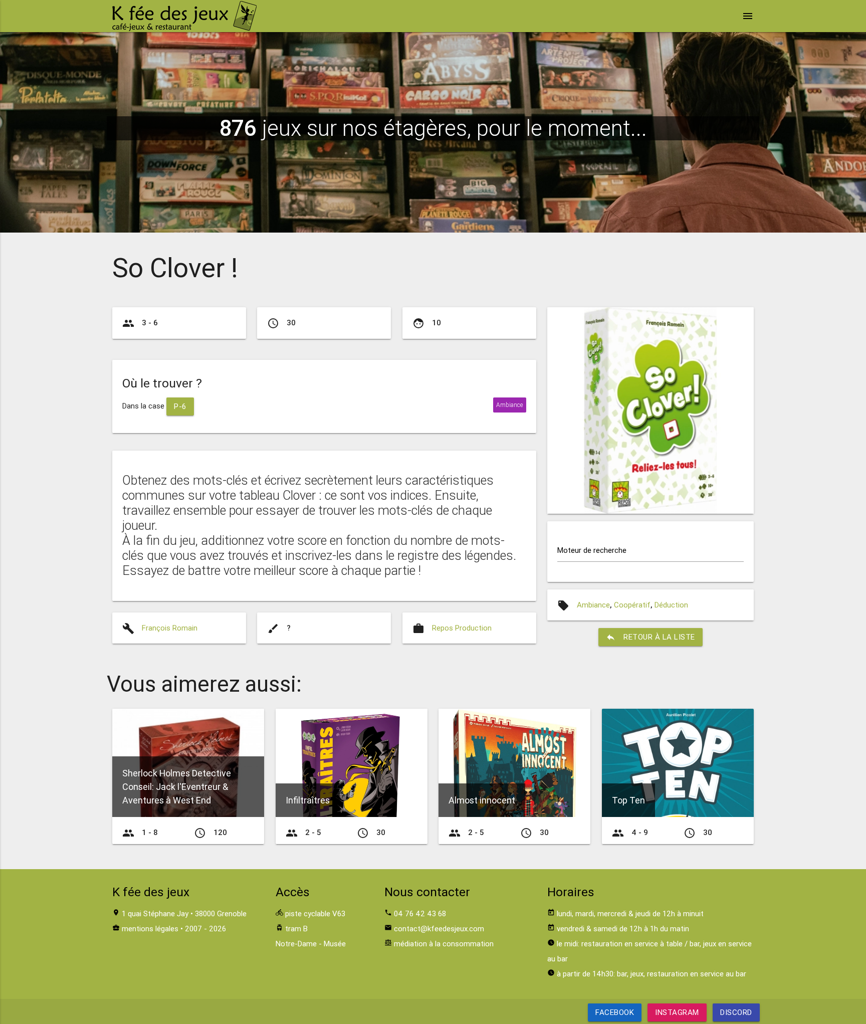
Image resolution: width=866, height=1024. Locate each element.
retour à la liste (650, 637)
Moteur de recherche (591, 550)
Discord (736, 1012)
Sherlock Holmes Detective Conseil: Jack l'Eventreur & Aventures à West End (176, 786)
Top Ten (628, 800)
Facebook (614, 1012)
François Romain (169, 628)
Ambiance (593, 604)
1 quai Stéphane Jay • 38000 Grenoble (184, 913)
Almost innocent (482, 800)
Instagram (677, 1012)
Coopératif (632, 604)
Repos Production (462, 628)
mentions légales (150, 928)
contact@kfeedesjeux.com (439, 928)
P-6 (180, 406)
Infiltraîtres (308, 800)
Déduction (671, 604)
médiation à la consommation (444, 943)
